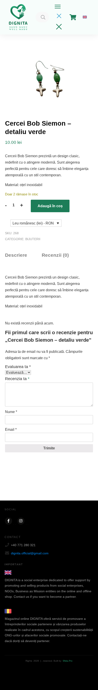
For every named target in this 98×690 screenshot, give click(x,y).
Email (11, 429)
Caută (43, 17)
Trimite (49, 448)
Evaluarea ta (18, 366)
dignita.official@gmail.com (30, 553)
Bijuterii (32, 239)
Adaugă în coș (50, 206)
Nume (11, 412)
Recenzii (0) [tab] (55, 255)
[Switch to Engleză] (85, 17)
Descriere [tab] (16, 255)
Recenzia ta (17, 378)
